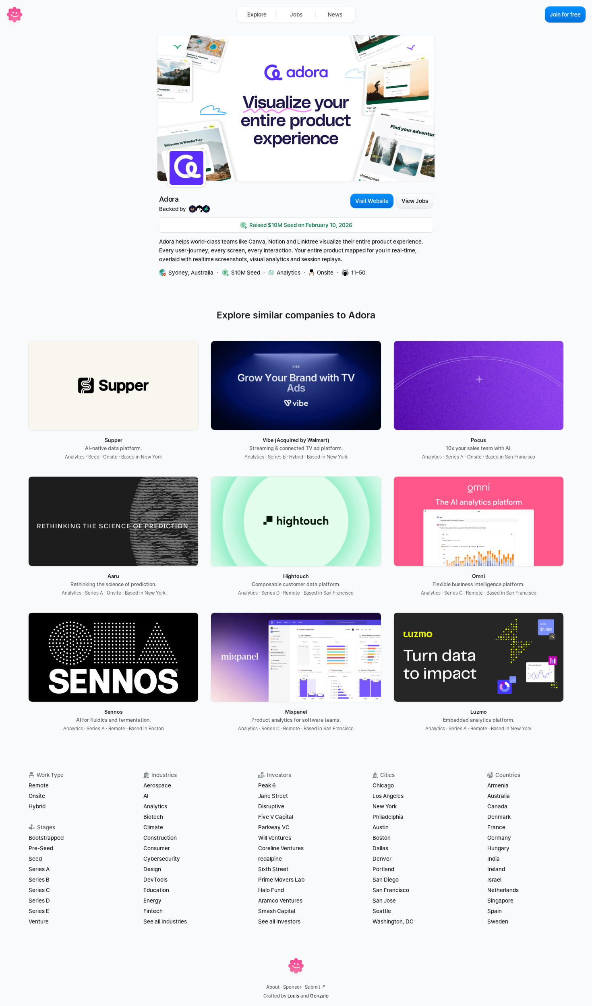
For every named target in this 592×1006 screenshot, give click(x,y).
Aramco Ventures (280, 900)
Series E (39, 911)
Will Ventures (274, 838)
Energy (152, 900)
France (496, 827)
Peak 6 (267, 785)
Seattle (382, 911)
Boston (382, 838)
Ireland (496, 869)
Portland (383, 869)
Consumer (156, 848)
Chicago (383, 785)
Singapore (500, 900)
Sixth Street (273, 869)
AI (146, 796)
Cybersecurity (161, 858)
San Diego (386, 879)
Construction (160, 838)
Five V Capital (276, 817)
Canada (497, 806)
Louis (293, 996)
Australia (498, 796)
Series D (39, 900)
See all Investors (279, 921)
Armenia (498, 785)
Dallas (380, 848)
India (493, 858)
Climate (153, 827)
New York (385, 806)
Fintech (153, 911)
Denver (382, 858)
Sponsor (292, 987)
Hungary (498, 848)
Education (156, 890)
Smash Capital (276, 911)
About (272, 987)
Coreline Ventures (281, 848)
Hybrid (37, 806)
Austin (381, 827)
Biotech (153, 817)
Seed (35, 858)
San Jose (384, 900)
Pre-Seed (41, 848)
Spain (494, 911)
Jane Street (273, 796)
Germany (499, 838)
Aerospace (157, 785)
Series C (39, 890)
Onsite (37, 796)
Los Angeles (388, 796)
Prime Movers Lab (281, 879)
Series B (39, 879)
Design (152, 869)
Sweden (497, 921)
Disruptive (271, 806)
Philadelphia (388, 817)
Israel (494, 879)
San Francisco (391, 890)
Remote (39, 785)
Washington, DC (393, 921)
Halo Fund (271, 890)
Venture (39, 921)
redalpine (270, 858)
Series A (39, 869)
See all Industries (165, 921)
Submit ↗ (315, 987)
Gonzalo (319, 996)
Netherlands (503, 890)
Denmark (499, 817)
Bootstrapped (46, 838)
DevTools (155, 879)
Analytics (155, 806)
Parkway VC (274, 827)
